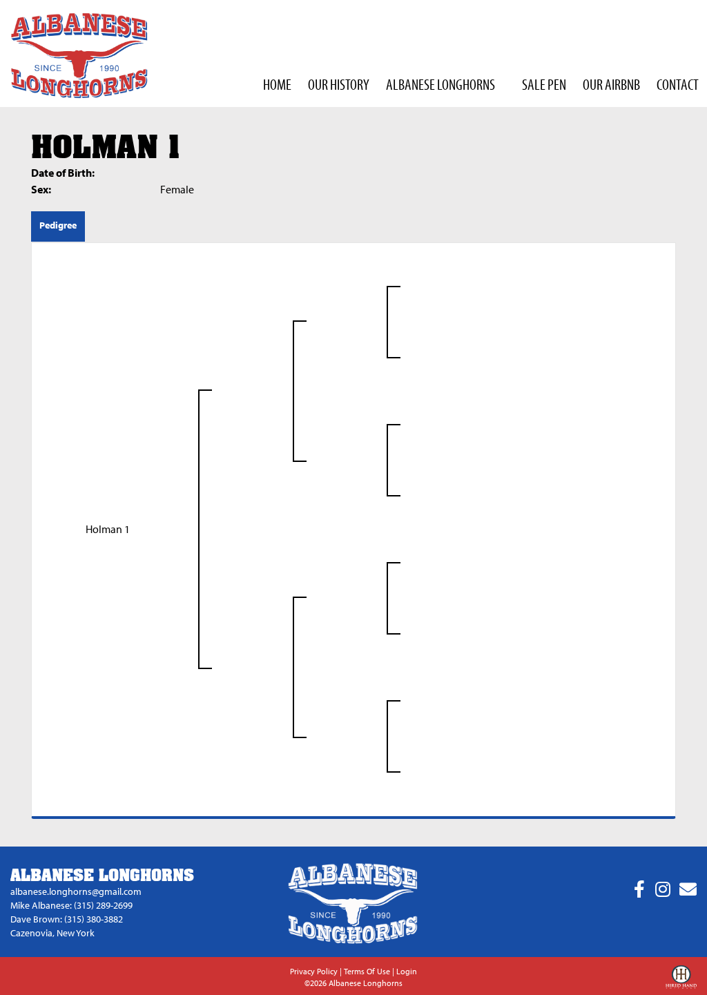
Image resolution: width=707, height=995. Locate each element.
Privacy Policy (314, 971)
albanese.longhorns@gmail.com (76, 891)
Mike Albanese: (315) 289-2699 (71, 905)
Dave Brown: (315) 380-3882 (66, 919)
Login (406, 971)
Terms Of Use (367, 971)
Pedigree (58, 225)
